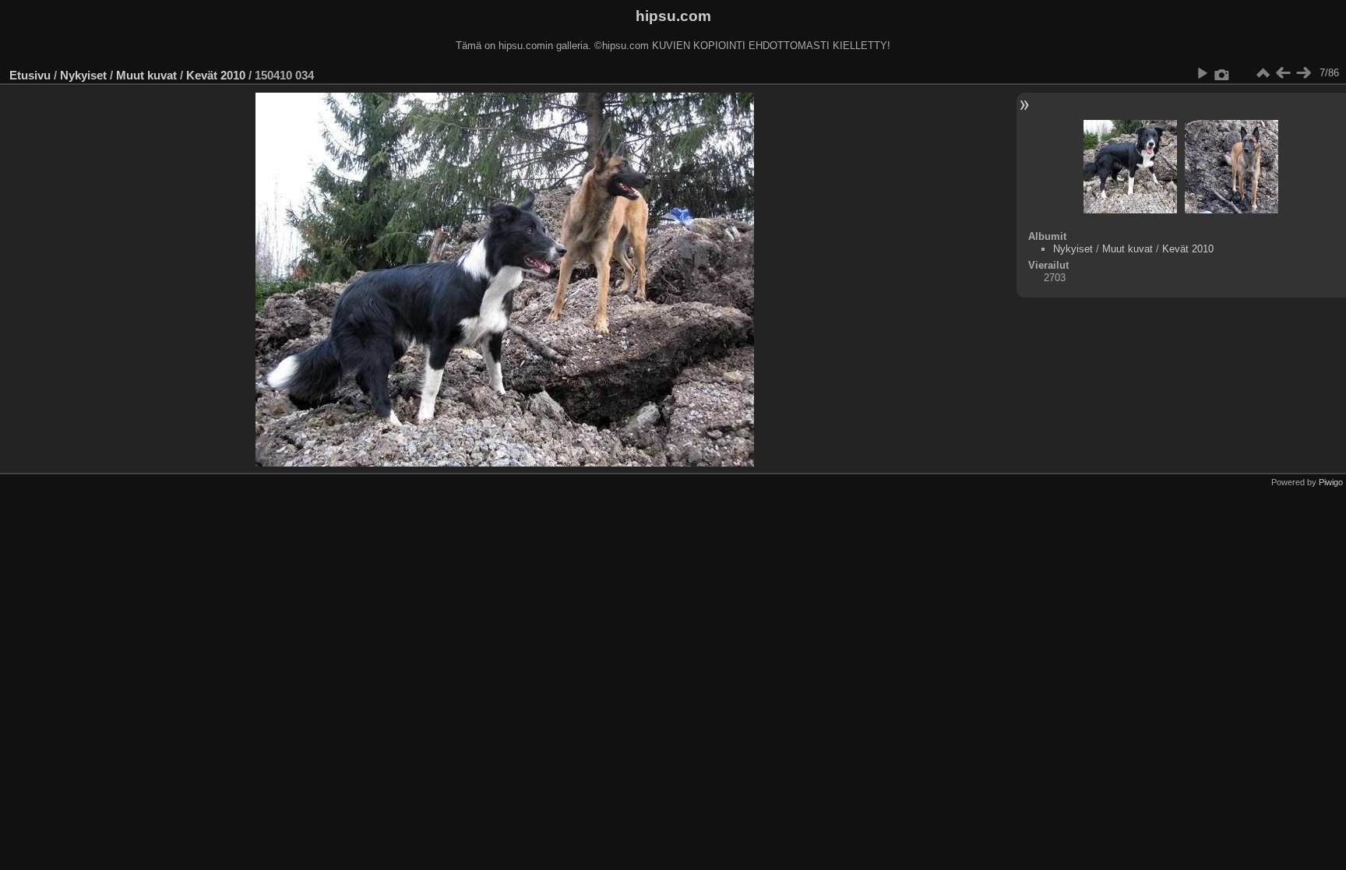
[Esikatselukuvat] (1263, 73)
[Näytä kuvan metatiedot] (1222, 73)
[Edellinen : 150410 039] (1283, 73)
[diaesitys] (1202, 73)
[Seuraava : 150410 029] (1303, 73)
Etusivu (30, 75)
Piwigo (1331, 482)
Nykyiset (83, 75)
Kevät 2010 (215, 75)
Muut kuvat (146, 75)
